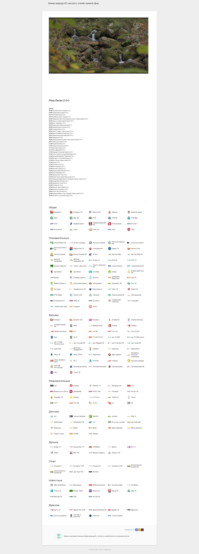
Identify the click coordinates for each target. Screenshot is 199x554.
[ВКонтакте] (136, 530)
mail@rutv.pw (107, 549)
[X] (142, 530)
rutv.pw (92, 549)
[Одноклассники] (139, 530)
